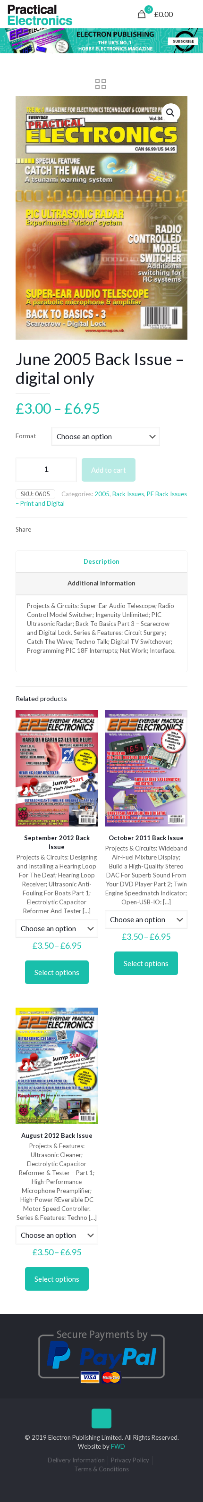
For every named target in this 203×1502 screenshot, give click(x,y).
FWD (118, 1446)
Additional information (101, 583)
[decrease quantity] (26, 470)
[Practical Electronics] (40, 14)
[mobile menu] (190, 14)
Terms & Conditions (101, 1469)
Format (26, 436)
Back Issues (128, 494)
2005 (102, 494)
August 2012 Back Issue (57, 1135)
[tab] (101, 562)
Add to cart (108, 470)
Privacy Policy (130, 1460)
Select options (56, 972)
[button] (170, 112)
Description (101, 561)
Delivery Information (76, 1460)
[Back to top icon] (101, 1418)
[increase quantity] (66, 470)
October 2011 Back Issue (146, 838)
